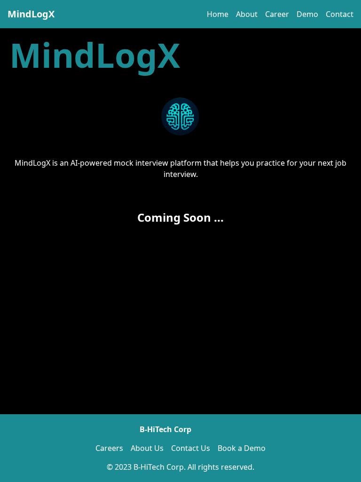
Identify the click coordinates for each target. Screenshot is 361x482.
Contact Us (190, 448)
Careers (109, 448)
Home (217, 14)
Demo (307, 14)
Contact (339, 14)
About (247, 14)
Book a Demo (242, 448)
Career (277, 14)
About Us (147, 448)
